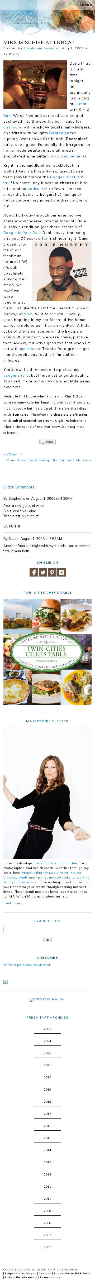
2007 (47, 1235)
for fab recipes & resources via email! (27, 965)
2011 (47, 1186)
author (72, 863)
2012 (47, 1174)
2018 (47, 1101)
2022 (47, 1053)
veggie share (16, 375)
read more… (13, 903)
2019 (47, 1089)
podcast (35, 188)
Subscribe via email (21, 1277)
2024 (47, 1041)
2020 (47, 1077)
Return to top (50, 1277)
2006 (47, 1247)
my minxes (30, 349)
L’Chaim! (14, 454)
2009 (47, 1211)
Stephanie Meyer (39, 48)
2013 (47, 1162)
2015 (47, 1138)
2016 (47, 1126)
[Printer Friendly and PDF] (47, 441)
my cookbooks (60, 877)
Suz (7, 115)
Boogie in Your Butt (21, 233)
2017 (47, 1114)
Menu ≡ (86, 5)
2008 (47, 1223)
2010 (47, 1199)
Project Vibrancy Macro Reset (45, 873)
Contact (45, 1273)
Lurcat (81, 104)
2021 (47, 1065)
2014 (47, 1150)
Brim (27, 314)
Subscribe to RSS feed (72, 1273)
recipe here (73, 156)
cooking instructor (50, 863)
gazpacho (12, 127)
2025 (47, 1029)
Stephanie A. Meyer (20, 1273)
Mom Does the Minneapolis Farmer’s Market (48, 460)
